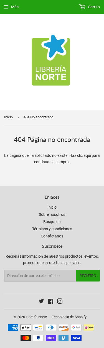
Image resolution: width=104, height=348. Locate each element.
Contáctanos (52, 236)
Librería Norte (36, 317)
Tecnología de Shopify (69, 317)
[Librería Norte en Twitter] (41, 302)
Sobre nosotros (52, 214)
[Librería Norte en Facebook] (51, 302)
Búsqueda (52, 221)
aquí (87, 155)
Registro (88, 276)
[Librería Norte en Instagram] (60, 302)
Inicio (8, 117)
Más (15, 7)
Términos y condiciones (52, 229)
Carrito (93, 7)
